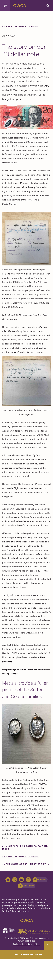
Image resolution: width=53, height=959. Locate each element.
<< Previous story (15, 864)
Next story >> (40, 864)
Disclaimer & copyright (22, 944)
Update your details (26, 954)
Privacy (37, 944)
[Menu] (5, 5)
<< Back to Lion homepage (21, 26)
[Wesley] (34, 931)
